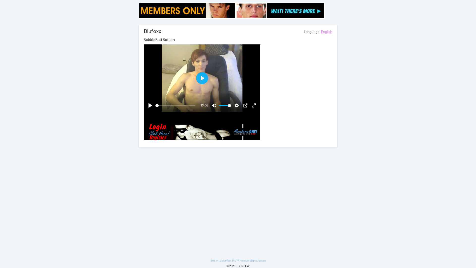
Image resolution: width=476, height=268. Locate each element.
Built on (215, 260)
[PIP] (245, 105)
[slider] (175, 105)
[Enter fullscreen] (254, 105)
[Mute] (214, 105)
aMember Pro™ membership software (243, 260)
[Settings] (237, 105)
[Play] (150, 105)
